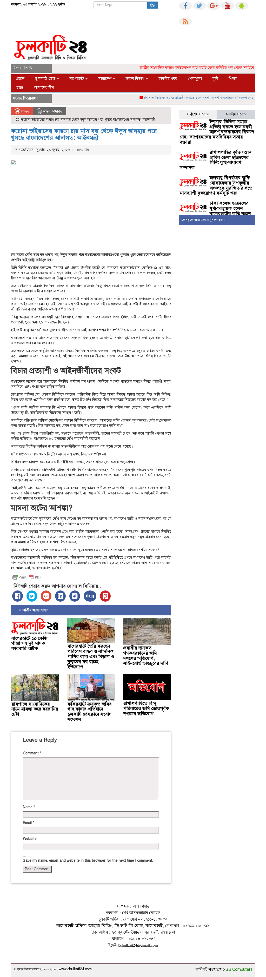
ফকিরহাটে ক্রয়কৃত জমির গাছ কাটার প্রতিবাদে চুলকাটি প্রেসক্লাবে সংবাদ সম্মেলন (90, 711)
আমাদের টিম (44, 87)
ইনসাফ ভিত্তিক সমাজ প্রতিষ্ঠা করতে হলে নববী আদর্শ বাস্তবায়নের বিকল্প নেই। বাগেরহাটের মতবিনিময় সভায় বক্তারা (217, 132)
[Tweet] (31, 596)
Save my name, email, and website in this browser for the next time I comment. (88, 860)
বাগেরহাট (77, 78)
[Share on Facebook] (17, 596)
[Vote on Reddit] (74, 596)
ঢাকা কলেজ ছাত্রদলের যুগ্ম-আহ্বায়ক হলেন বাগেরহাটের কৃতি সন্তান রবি (215, 210)
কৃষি (215, 78)
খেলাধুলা (195, 78)
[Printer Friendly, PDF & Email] (27, 577)
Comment (32, 753)
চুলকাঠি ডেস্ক (45, 78)
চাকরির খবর (167, 78)
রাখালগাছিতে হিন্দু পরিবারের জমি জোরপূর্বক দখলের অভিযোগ (146, 708)
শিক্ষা (233, 78)
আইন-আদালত (52, 111)
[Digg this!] (90, 596)
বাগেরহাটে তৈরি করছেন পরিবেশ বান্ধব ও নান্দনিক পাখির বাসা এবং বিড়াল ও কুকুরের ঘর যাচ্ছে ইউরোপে (91, 656)
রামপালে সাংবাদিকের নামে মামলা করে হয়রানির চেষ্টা (34, 709)
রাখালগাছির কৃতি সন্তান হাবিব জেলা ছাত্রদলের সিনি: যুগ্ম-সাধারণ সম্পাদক (215, 159)
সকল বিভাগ (135, 78)
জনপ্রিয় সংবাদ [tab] (236, 114)
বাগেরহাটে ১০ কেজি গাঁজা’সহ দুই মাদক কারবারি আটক (29, 643)
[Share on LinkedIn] (60, 596)
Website (30, 838)
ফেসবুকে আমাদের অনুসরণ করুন (203, 220)
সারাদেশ (105, 78)
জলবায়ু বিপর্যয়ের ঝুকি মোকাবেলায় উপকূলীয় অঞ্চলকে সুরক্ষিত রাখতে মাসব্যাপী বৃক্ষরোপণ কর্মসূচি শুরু (216, 185)
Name (29, 807)
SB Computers (238, 969)
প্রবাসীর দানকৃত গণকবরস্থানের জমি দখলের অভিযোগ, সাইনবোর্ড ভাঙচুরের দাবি (145, 655)
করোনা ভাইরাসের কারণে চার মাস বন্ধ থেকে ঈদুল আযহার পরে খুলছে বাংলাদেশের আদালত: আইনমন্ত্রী (84, 134)
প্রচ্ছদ (20, 78)
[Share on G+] (46, 596)
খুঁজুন (153, 5)
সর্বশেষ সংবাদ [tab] (198, 114)
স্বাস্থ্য (19, 87)
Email (28, 823)
